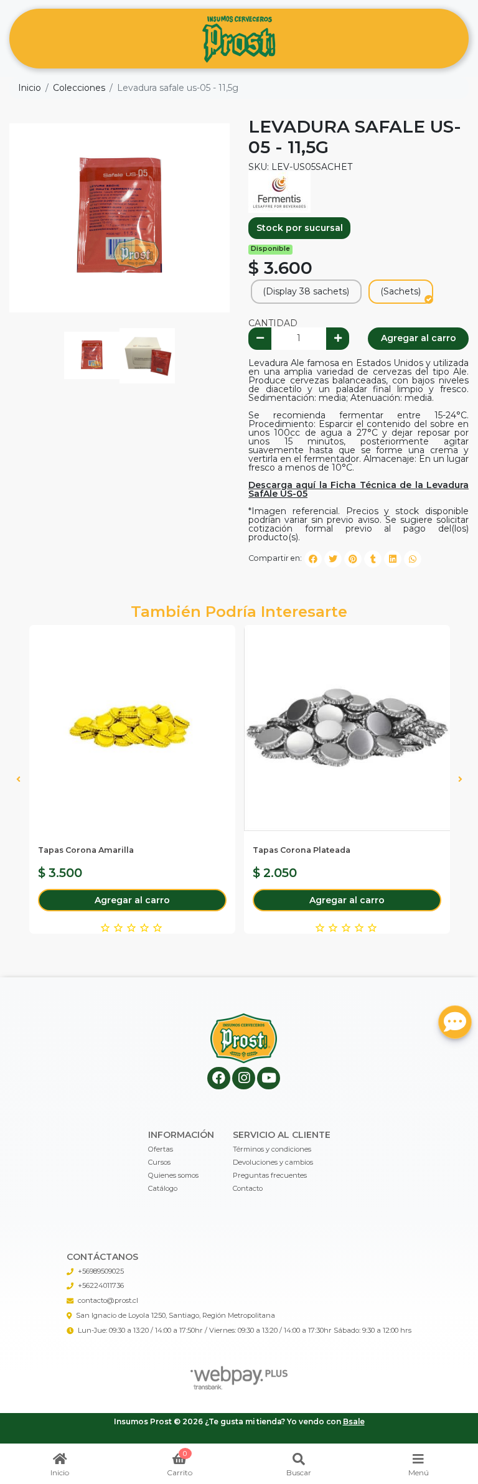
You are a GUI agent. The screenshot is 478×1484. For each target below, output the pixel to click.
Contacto (248, 1188)
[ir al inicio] (243, 1038)
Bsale (354, 1421)
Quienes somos (173, 1175)
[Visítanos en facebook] (218, 1078)
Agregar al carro (418, 338)
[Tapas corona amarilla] (132, 728)
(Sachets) (400, 291)
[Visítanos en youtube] (268, 1078)
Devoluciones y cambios (273, 1162)
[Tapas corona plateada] (347, 728)
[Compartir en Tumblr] (373, 559)
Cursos (159, 1162)
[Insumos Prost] (239, 39)
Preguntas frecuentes (270, 1175)
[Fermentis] (279, 191)
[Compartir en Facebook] (313, 559)
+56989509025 (101, 1271)
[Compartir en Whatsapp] (412, 559)
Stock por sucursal (299, 227)
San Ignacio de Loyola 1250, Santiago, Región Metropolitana (175, 1315)
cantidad (273, 323)
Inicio (29, 87)
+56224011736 (101, 1285)
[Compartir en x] (333, 559)
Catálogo (162, 1188)
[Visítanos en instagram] (243, 1078)
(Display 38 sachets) (306, 291)
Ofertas (160, 1149)
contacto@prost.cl (108, 1300)
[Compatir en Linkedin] (392, 559)
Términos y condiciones (272, 1149)
